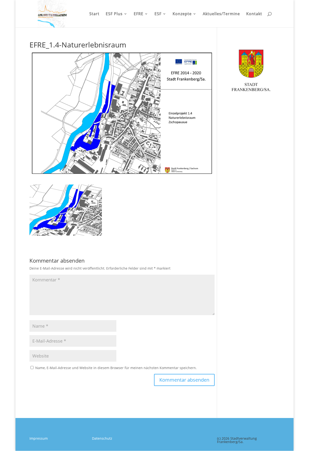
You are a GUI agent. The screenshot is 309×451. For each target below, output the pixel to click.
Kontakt (254, 14)
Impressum (38, 438)
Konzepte (182, 14)
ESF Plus (114, 14)
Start (94, 14)
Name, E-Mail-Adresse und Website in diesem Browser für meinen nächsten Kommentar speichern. (116, 367)
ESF (158, 14)
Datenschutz (102, 438)
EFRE (138, 14)
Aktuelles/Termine (221, 14)
